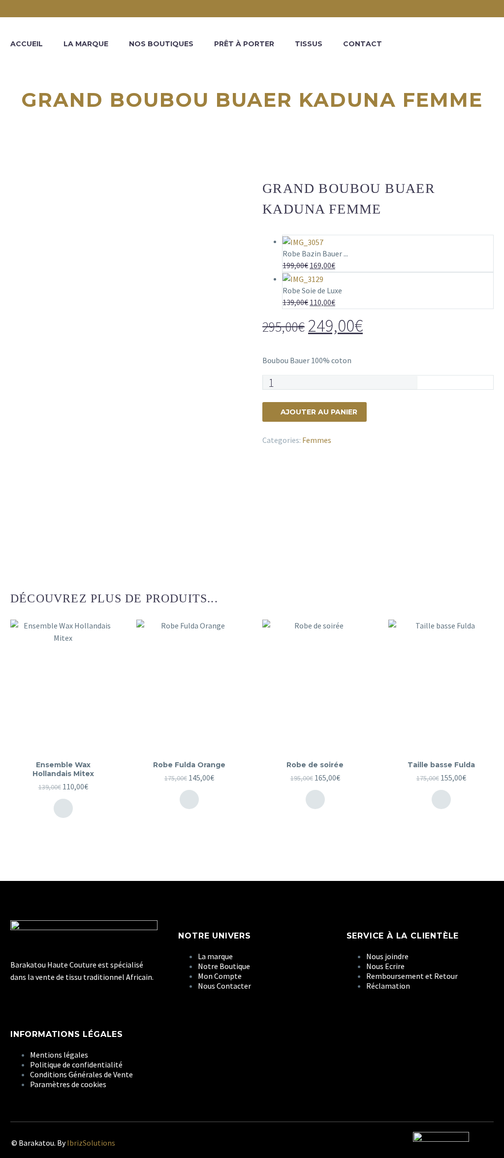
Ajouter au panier (319, 411)
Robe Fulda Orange (189, 764)
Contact (362, 43)
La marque (85, 43)
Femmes (316, 440)
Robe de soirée (315, 764)
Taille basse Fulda (441, 764)
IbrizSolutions (91, 1143)
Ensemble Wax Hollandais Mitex (63, 769)
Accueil (26, 43)
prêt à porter (244, 43)
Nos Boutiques (161, 43)
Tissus (308, 43)
